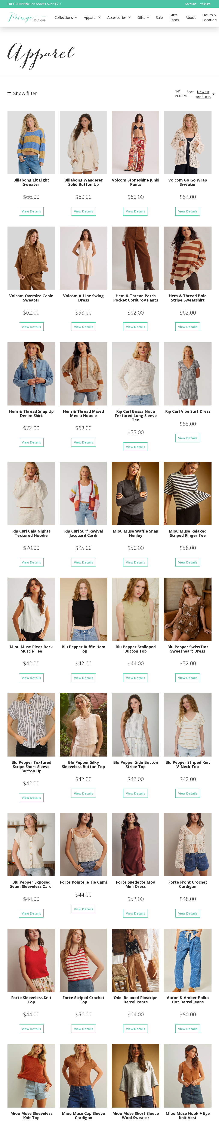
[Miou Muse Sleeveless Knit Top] (31, 1075)
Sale (159, 17)
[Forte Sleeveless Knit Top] (31, 960)
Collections (64, 17)
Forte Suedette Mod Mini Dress (135, 884)
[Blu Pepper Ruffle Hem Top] (83, 609)
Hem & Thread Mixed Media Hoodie (83, 413)
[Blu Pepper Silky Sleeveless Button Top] (83, 724)
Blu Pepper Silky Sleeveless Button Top (83, 764)
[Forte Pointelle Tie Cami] (83, 844)
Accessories (117, 17)
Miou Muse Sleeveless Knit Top (31, 1115)
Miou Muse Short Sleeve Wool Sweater (135, 1115)
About (191, 17)
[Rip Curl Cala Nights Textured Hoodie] (31, 493)
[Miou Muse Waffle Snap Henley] (135, 493)
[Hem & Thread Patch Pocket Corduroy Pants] (135, 258)
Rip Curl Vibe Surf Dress (187, 411)
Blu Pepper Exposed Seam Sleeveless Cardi (31, 884)
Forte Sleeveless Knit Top (31, 999)
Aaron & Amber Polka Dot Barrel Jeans (188, 999)
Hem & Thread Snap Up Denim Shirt (31, 413)
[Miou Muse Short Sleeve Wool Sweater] (135, 1075)
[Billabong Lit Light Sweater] (31, 142)
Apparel (90, 17)
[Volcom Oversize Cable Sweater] (31, 258)
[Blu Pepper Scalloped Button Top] (135, 609)
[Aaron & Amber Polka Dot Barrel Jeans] (188, 960)
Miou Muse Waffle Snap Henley (135, 533)
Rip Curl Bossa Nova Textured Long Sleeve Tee (135, 415)
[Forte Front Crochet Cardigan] (188, 844)
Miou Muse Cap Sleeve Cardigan (83, 1115)
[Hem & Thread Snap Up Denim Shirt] (31, 373)
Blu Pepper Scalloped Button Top (135, 649)
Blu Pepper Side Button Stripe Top (135, 764)
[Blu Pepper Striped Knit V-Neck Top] (188, 724)
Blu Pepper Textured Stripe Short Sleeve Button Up (31, 766)
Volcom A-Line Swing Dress (83, 298)
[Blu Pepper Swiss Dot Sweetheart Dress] (188, 609)
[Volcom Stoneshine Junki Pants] (135, 142)
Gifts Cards (174, 17)
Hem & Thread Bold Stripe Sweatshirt (188, 298)
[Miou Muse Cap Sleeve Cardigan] (83, 1075)
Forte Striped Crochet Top (83, 999)
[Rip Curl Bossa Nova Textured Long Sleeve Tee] (135, 373)
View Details (31, 211)
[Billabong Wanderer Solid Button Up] (83, 142)
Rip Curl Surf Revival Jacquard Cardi (83, 533)
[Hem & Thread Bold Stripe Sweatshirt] (188, 258)
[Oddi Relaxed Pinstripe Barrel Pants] (135, 960)
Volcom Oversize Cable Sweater (31, 298)
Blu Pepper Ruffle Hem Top (83, 649)
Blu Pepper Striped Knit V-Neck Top (187, 764)
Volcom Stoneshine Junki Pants (135, 182)
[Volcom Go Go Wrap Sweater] (188, 142)
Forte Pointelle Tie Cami (83, 882)
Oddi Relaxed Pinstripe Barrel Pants (135, 999)
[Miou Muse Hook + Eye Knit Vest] (188, 1075)
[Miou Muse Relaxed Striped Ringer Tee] (188, 493)
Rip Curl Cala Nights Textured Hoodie (31, 533)
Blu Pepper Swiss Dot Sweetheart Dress (187, 649)
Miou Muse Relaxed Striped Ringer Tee (188, 533)
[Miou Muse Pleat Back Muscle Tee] (31, 609)
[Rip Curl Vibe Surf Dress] (188, 373)
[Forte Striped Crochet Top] (83, 960)
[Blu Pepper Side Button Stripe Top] (135, 724)
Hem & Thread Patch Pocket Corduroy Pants (135, 298)
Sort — (190, 94)
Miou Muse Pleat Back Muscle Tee (31, 649)
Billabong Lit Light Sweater (31, 182)
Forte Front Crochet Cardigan (187, 884)
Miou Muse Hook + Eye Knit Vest (188, 1115)
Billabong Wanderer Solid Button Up (83, 182)
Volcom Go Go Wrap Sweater (187, 182)
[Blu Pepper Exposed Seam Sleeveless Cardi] (31, 844)
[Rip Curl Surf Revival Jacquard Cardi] (83, 493)
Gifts (141, 17)
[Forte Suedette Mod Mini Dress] (135, 844)
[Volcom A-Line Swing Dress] (83, 258)
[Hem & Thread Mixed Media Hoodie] (83, 373)
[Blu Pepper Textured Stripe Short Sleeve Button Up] (31, 724)
